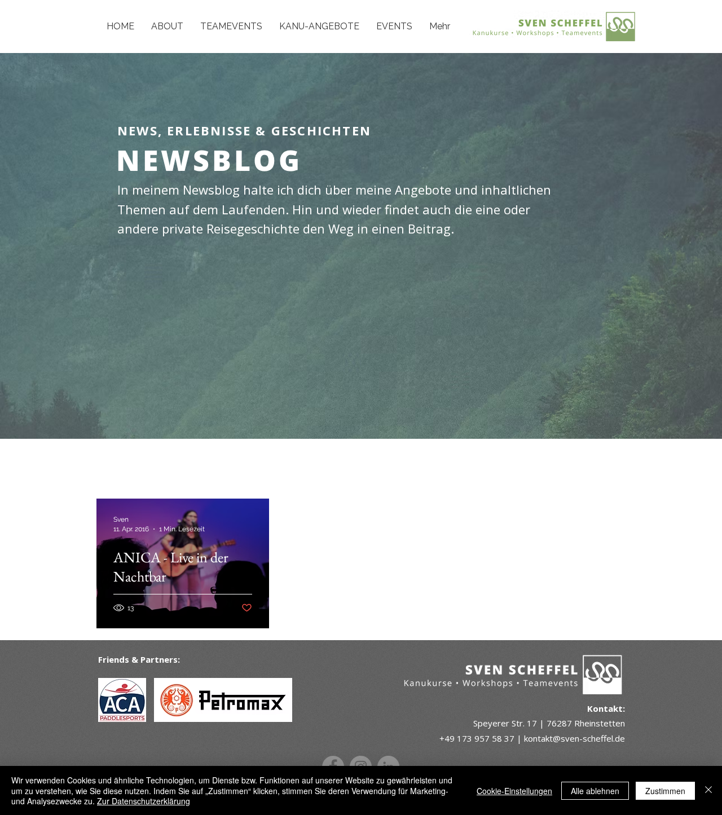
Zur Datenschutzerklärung (143, 801)
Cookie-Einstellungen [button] (514, 790)
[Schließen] (708, 790)
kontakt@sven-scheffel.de (574, 738)
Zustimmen (665, 790)
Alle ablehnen (595, 790)
